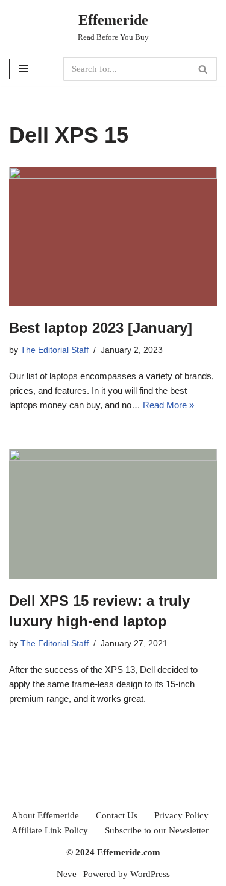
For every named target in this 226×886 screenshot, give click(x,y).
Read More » (168, 405)
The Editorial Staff (54, 350)
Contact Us (116, 815)
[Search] (203, 69)
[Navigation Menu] (23, 69)
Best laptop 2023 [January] (100, 327)
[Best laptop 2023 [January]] (113, 236)
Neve (67, 874)
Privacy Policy (181, 815)
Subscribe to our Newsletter (157, 830)
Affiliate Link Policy (49, 830)
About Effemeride (45, 815)
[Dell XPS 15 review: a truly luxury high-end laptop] (113, 514)
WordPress (150, 874)
